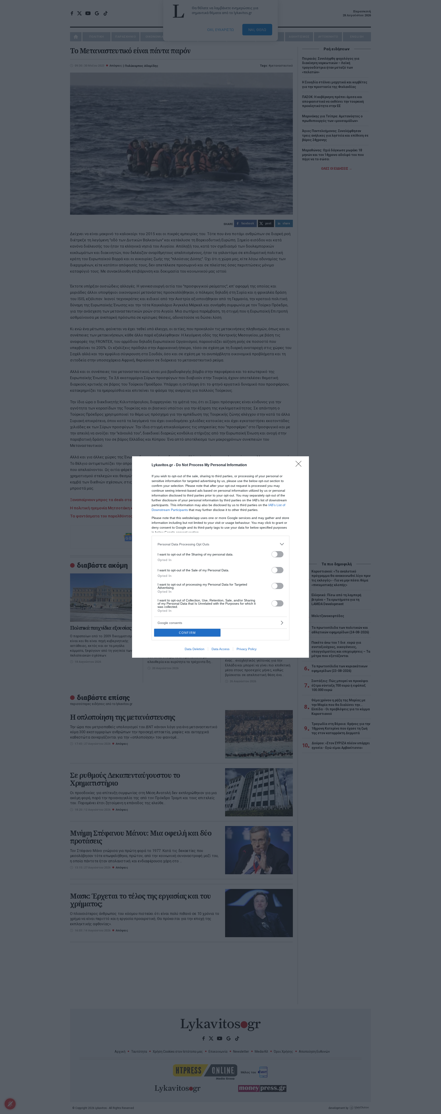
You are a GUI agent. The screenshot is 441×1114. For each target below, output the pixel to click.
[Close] (300, 465)
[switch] (277, 554)
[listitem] (220, 544)
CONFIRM (187, 633)
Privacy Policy (247, 649)
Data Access (220, 649)
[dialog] (220, 557)
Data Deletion (194, 649)
